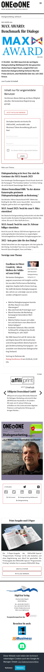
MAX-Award (11, 497)
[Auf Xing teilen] (30, 493)
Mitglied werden (22, 574)
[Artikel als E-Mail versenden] (24, 487)
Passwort (8, 141)
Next (40, 393)
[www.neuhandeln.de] (22, 650)
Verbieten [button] (8, 668)
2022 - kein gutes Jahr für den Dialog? (19, 241)
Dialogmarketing (23, 500)
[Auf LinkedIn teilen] (22, 493)
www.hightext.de (23, 610)
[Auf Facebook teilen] (6, 493)
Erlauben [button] (20, 668)
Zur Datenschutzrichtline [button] (28, 662)
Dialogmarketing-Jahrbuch (11, 17)
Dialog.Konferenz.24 (14, 359)
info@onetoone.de (24, 608)
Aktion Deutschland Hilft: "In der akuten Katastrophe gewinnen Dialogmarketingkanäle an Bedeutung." (20, 192)
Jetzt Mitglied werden (15, 112)
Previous (4, 393)
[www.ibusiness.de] (22, 640)
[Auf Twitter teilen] (14, 493)
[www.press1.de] (22, 634)
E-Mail (8, 134)
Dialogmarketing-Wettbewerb (29, 497)
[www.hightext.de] (22, 592)
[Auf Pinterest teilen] (38, 493)
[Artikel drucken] (38, 487)
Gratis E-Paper (22, 569)
